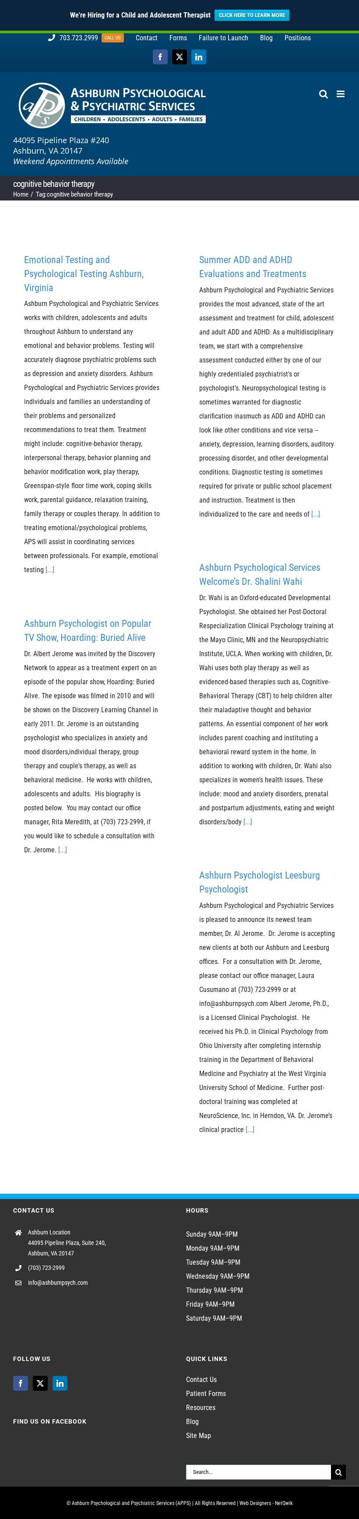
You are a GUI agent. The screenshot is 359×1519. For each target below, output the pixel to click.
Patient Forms (206, 1393)
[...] (50, 570)
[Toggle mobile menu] (341, 93)
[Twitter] (40, 1383)
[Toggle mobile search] (323, 93)
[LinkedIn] (60, 1383)
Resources (200, 1407)
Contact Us (201, 1379)
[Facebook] (20, 1383)
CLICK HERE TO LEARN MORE (252, 15)
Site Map (198, 1435)
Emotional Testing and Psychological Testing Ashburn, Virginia (84, 273)
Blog (192, 1421)
